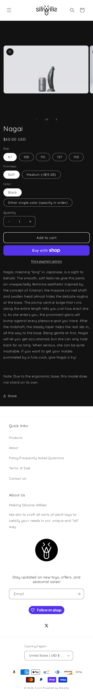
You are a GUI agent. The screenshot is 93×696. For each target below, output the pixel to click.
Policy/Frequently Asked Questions (36, 458)
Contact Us (17, 478)
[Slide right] (56, 119)
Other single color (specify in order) (38, 203)
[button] (9, 10)
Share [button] (12, 396)
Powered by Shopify (56, 687)
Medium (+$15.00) (41, 175)
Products (16, 438)
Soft (11, 175)
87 (10, 157)
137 (59, 157)
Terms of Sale (19, 468)
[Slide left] (37, 119)
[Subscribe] (79, 594)
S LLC (38, 687)
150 (76, 157)
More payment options (46, 261)
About (13, 448)
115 (43, 157)
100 (26, 157)
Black (12, 192)
